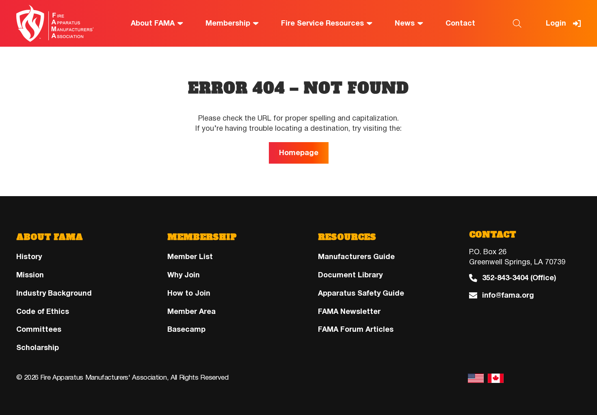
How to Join (188, 293)
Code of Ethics (42, 311)
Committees (38, 329)
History (29, 257)
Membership (227, 23)
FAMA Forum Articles (356, 329)
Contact (460, 23)
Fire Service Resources (322, 23)
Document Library (350, 275)
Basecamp (186, 329)
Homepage (298, 153)
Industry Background (54, 293)
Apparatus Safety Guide (361, 293)
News (405, 23)
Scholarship (37, 348)
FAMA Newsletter (349, 311)
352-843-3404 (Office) (519, 278)
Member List (190, 257)
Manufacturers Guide (356, 257)
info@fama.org (508, 295)
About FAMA (153, 23)
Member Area (191, 311)
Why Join (183, 275)
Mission (30, 275)
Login (556, 23)
